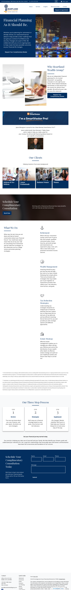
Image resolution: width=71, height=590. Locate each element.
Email (44, 456)
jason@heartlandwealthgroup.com (9, 587)
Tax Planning (22, 584)
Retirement (21, 578)
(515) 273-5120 (34, 1)
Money (20, 586)
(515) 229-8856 (8, 579)
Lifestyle (21, 588)
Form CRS (35, 576)
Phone (57, 456)
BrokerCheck (62, 579)
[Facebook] (56, 1)
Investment (21, 579)
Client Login (65, 1)
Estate (20, 581)
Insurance (21, 583)
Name (33, 456)
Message (33, 465)
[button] (31, 6)
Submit (35, 477)
